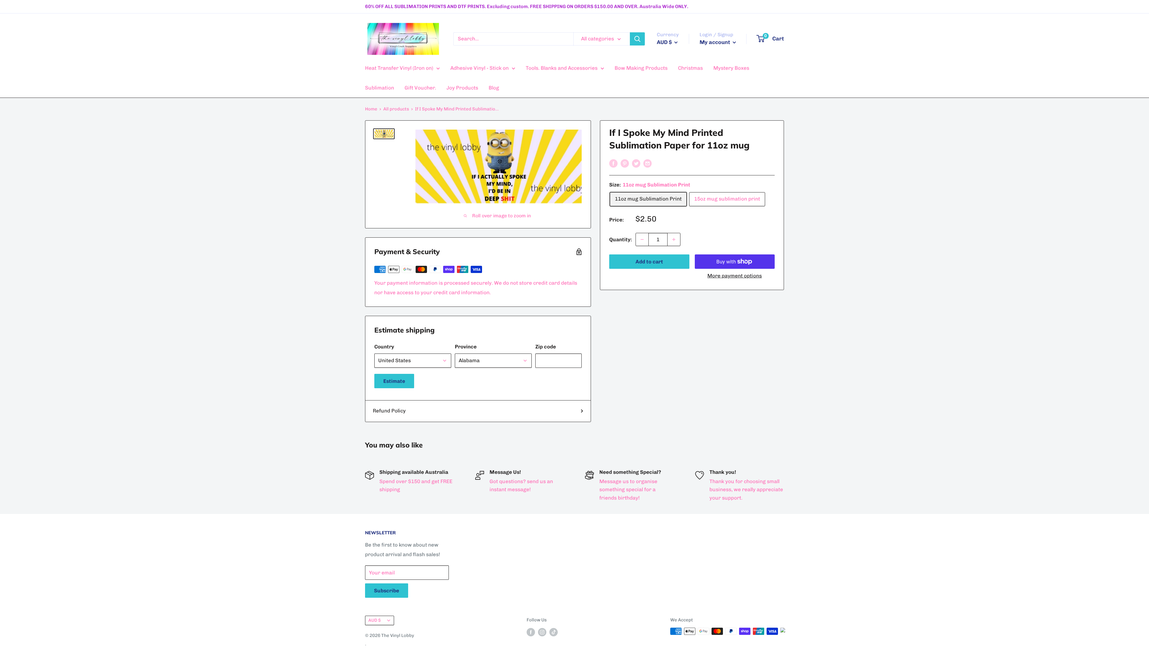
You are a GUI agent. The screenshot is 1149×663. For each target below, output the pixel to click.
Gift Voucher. (420, 88)
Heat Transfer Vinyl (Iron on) (399, 68)
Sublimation (379, 88)
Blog (494, 88)
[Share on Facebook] (613, 163)
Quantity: (620, 239)
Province (466, 347)
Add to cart (649, 262)
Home (371, 109)
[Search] (637, 38)
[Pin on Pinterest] (625, 163)
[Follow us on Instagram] (542, 632)
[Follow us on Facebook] (531, 632)
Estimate (394, 381)
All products (396, 109)
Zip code (545, 347)
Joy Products (462, 88)
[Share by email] (647, 163)
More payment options (734, 276)
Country (384, 347)
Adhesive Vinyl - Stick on (479, 68)
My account (715, 42)
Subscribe (386, 591)
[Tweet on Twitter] (636, 163)
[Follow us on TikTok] (553, 632)
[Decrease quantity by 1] (642, 239)
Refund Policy (389, 411)
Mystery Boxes (731, 68)
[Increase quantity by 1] (674, 239)
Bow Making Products (641, 68)
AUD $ (374, 620)
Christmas (690, 68)
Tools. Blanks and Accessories (562, 68)
